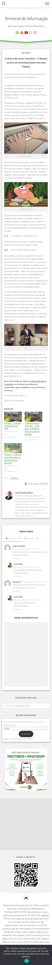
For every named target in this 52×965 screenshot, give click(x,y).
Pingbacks (32, 538)
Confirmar (26, 734)
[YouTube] (26, 32)
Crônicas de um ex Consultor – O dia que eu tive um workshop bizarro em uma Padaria (26, 62)
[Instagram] (35, 32)
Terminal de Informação (26, 18)
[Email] (17, 32)
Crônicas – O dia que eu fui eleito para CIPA (12, 426)
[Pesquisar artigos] (3, 3)
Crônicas (14, 478)
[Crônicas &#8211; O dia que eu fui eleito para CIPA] (13, 417)
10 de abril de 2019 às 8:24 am (28, 600)
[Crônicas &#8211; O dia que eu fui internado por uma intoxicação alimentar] (13, 448)
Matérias (26, 53)
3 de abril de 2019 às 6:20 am (28, 567)
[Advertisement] (26, 824)
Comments (14, 538)
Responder (16, 559)
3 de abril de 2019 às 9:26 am (35, 582)
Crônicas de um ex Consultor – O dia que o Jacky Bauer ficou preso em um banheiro (32, 428)
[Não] (48, 955)
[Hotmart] (21, 32)
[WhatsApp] (30, 32)
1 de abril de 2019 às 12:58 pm (27, 549)
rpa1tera (16, 582)
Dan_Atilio (18, 564)
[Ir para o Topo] (26, 898)
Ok (27, 961)
